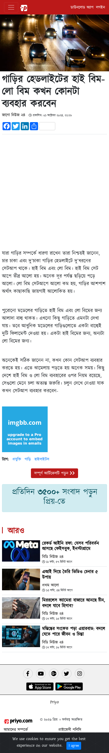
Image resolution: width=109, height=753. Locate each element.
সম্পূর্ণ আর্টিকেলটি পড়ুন (52, 473)
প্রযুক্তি (16, 459)
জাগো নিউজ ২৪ (14, 115)
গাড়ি (28, 459)
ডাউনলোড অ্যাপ (82, 7)
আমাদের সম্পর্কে (16, 729)
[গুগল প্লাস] (54, 673)
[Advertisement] (54, 190)
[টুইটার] (66, 673)
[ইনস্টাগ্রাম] (79, 673)
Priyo (54, 702)
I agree (74, 745)
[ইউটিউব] (41, 673)
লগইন (100, 7)
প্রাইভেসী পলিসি (69, 729)
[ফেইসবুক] (28, 673)
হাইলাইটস (41, 459)
